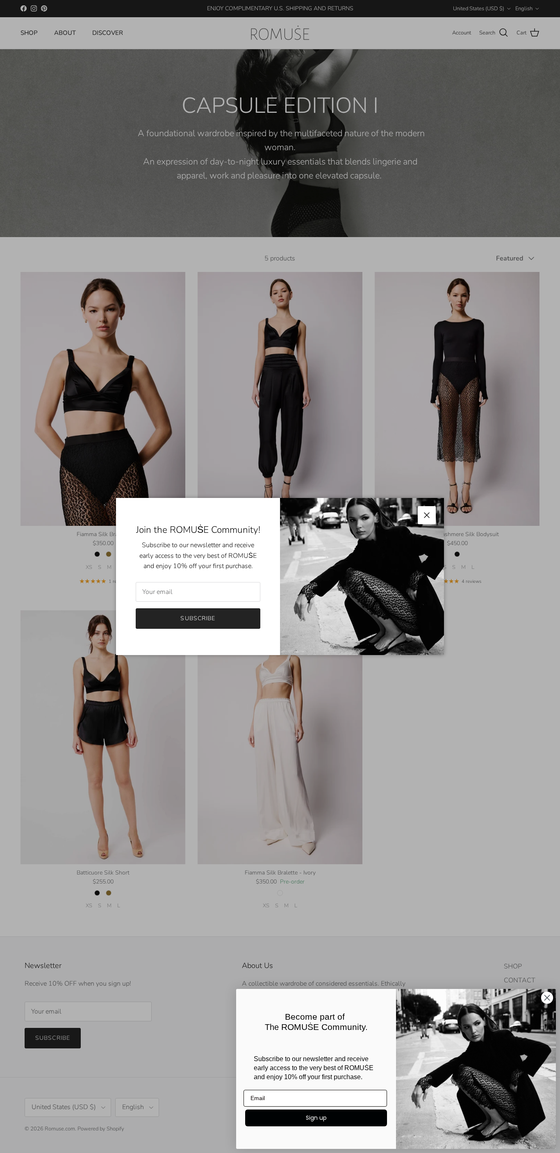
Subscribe (197, 618)
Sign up (316, 1118)
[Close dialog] (547, 997)
